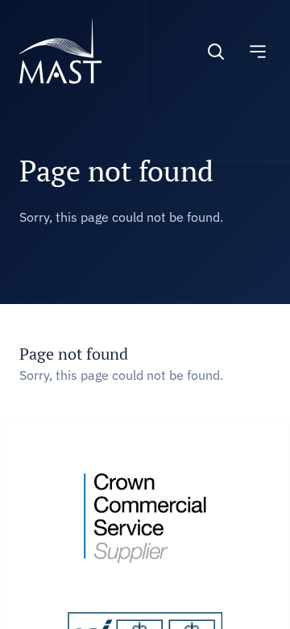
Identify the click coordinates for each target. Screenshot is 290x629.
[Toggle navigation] (258, 52)
